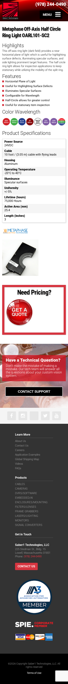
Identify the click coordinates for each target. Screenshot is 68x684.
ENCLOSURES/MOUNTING (31, 502)
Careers (19, 450)
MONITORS (22, 520)
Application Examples (27, 454)
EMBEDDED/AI (24, 497)
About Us (20, 441)
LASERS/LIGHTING (26, 516)
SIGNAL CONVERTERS (28, 525)
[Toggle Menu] (51, 14)
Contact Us (21, 445)
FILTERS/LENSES (25, 506)
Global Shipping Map (27, 459)
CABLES (20, 484)
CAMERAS (21, 488)
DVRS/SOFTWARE (26, 493)
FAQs (18, 468)
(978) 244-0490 (33, 556)
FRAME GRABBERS (26, 511)
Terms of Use (34, 672)
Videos (19, 463)
